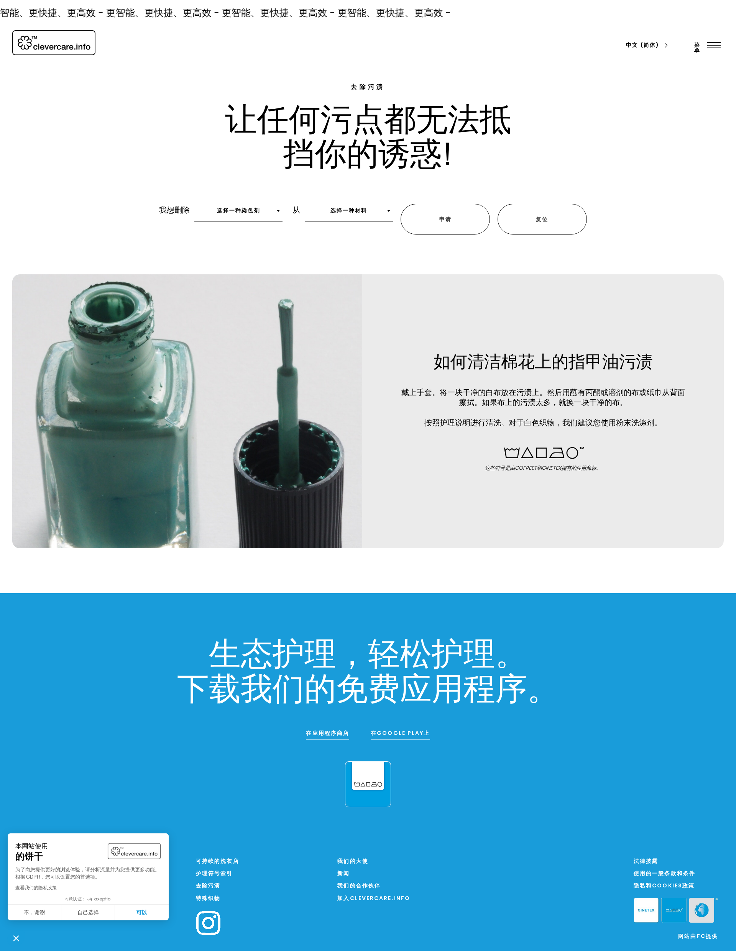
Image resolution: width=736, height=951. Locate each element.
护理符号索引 (214, 874)
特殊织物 (208, 899)
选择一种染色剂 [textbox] (238, 211)
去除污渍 (208, 886)
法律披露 (646, 861)
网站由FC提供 (698, 937)
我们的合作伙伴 (359, 886)
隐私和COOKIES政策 (664, 886)
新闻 (343, 874)
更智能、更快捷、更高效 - (151, 13)
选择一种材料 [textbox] (349, 211)
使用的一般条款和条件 (664, 874)
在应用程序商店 (327, 733)
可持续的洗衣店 (217, 861)
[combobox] (238, 213)
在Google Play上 (400, 733)
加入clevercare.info (373, 899)
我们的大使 (352, 861)
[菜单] (712, 45)
